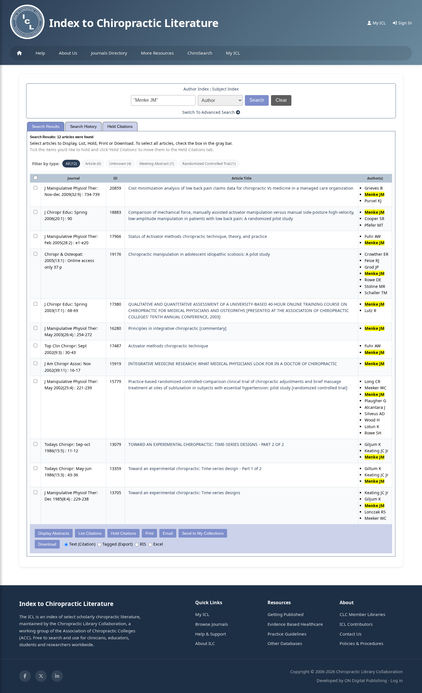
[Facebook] (25, 676)
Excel (157, 544)
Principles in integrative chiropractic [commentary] (177, 328)
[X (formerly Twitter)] (41, 676)
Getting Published (285, 614)
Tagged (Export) (117, 544)
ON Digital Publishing (365, 680)
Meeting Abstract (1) (157, 163)
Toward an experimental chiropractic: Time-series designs (184, 492)
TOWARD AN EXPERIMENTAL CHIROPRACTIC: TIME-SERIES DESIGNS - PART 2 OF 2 (206, 444)
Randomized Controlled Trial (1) (209, 163)
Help (40, 53)
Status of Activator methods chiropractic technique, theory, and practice (197, 236)
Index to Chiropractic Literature (133, 22)
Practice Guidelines (287, 634)
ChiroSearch (199, 53)
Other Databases (285, 643)
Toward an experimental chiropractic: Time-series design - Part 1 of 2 (195, 468)
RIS (142, 544)
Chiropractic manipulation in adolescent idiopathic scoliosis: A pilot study (199, 254)
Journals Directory (109, 53)
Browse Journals (211, 624)
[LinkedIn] (57, 676)
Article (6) (93, 163)
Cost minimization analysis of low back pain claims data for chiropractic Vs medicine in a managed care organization (240, 188)
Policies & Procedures (361, 643)
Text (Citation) (81, 544)
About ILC (205, 643)
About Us (68, 53)
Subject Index (225, 89)
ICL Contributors (356, 624)
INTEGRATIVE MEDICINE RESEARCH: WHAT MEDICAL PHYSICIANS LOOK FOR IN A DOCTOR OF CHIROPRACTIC (232, 363)
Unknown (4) (120, 163)
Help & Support (210, 634)
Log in (396, 680)
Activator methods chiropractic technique (168, 346)
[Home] (19, 53)
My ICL (233, 53)
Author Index (196, 89)
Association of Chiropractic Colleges (99, 631)
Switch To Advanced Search (209, 112)
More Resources (157, 53)
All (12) (71, 163)
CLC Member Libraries (362, 614)
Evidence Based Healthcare (295, 624)
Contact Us (350, 634)
